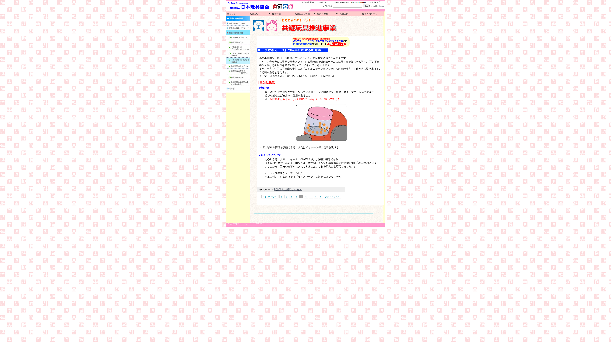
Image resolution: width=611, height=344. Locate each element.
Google (381, 6)
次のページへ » (332, 197)
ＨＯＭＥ (231, 13)
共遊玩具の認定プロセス (288, 189)
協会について (256, 13)
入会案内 (344, 13)
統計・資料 (322, 13)
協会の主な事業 (302, 13)
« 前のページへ (270, 197)
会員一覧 (276, 13)
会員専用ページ (370, 13)
